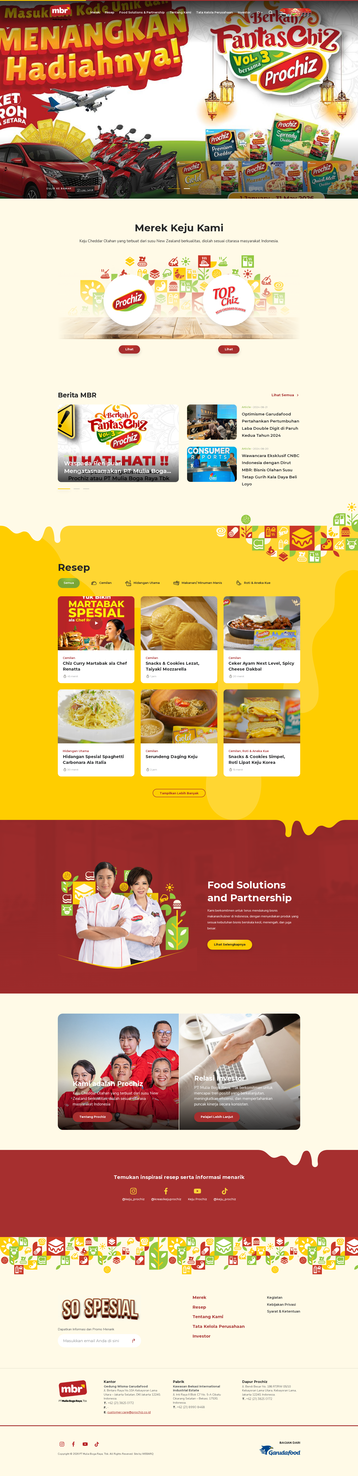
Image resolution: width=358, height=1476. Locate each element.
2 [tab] (184, 192)
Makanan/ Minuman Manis (202, 587)
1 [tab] (171, 192)
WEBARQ (148, 1458)
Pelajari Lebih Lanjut (217, 1121)
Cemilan (105, 587)
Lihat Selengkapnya (230, 948)
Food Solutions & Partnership (142, 12)
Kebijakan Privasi (281, 1308)
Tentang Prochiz (92, 1121)
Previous (15, 101)
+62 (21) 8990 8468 (191, 1411)
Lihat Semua (283, 399)
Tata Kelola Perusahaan (214, 12)
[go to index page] (60, 12)
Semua (69, 587)
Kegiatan (274, 1302)
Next (343, 101)
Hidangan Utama (147, 587)
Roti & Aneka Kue (257, 587)
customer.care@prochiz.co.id (129, 1416)
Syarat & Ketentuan (283, 1316)
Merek (95, 12)
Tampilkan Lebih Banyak (179, 797)
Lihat (129, 353)
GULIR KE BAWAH (58, 192)
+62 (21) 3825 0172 (121, 1407)
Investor (244, 12)
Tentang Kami (180, 12)
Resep (109, 12)
